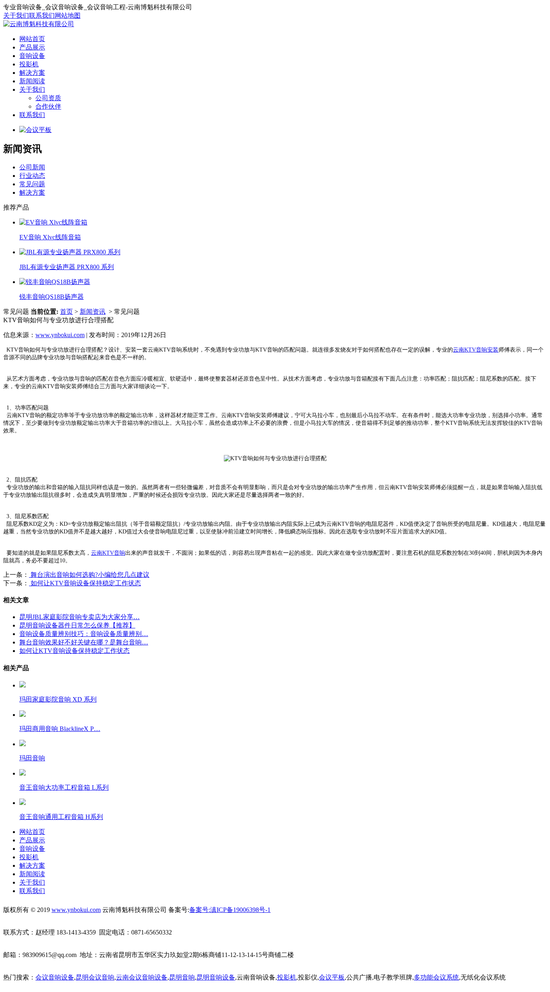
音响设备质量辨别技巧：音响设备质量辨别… (83, 633)
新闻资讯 (92, 311)
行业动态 (32, 175)
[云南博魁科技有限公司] (38, 24)
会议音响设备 (54, 977)
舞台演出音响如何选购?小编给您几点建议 (89, 574)
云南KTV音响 (108, 553)
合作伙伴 (48, 106)
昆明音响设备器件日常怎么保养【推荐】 (77, 625)
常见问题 (32, 184)
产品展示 (32, 47)
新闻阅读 (32, 81)
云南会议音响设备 (141, 977)
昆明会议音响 (95, 977)
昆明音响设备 (215, 977)
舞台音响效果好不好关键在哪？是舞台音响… (83, 642)
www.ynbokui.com (60, 334)
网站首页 (32, 38)
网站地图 (68, 15)
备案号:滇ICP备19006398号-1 (230, 909)
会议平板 (332, 977)
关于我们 (16, 15)
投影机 (29, 64)
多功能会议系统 (436, 977)
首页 (66, 311)
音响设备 (32, 55)
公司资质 (48, 98)
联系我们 (42, 15)
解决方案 (32, 72)
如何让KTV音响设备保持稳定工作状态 (85, 583)
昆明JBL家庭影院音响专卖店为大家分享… (79, 616)
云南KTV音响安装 (475, 350)
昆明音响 (182, 977)
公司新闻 (32, 167)
